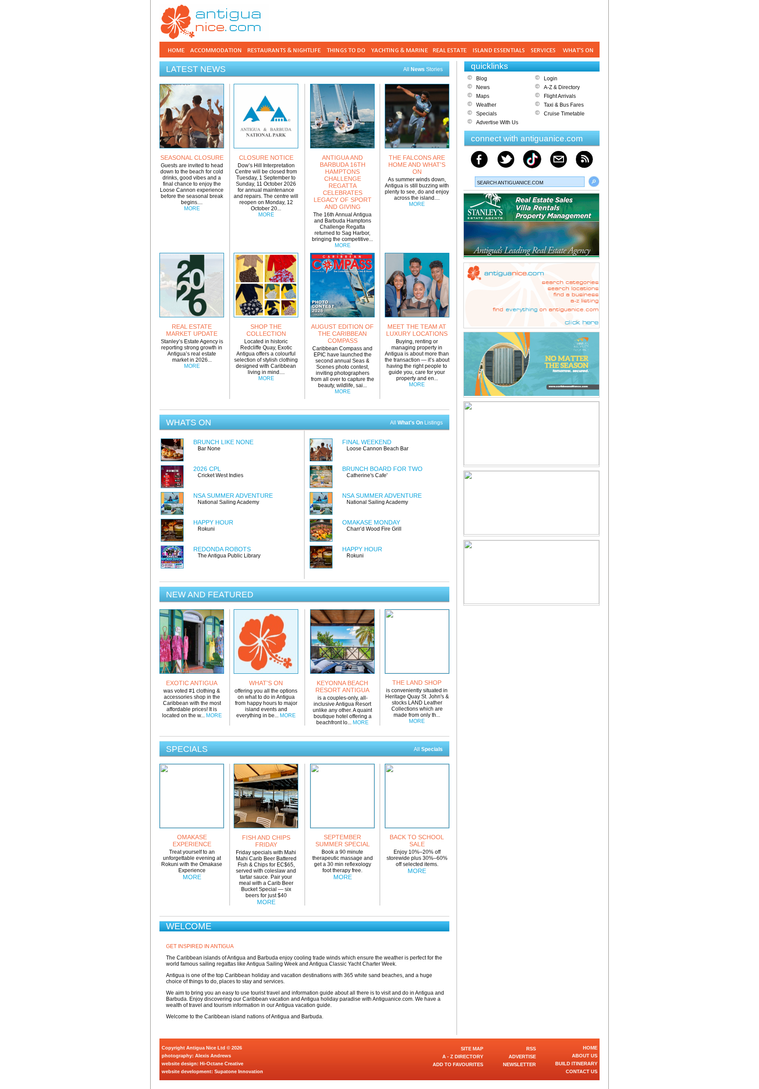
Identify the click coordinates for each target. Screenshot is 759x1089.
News (483, 87)
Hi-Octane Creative (221, 1063)
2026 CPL (207, 468)
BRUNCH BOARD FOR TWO (382, 468)
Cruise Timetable (564, 114)
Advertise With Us (497, 122)
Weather (486, 105)
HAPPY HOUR (213, 522)
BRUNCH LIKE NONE (223, 442)
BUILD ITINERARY (576, 1063)
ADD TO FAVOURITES (458, 1064)
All (428, 749)
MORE (192, 208)
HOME (590, 1047)
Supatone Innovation (238, 1071)
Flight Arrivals (560, 96)
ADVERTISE (522, 1056)
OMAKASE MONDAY (371, 522)
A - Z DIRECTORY (462, 1056)
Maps (482, 96)
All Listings (416, 423)
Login (550, 78)
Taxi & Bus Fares (564, 105)
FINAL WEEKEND (366, 442)
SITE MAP (472, 1048)
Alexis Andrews (213, 1055)
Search (594, 181)
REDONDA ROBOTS (222, 549)
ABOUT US (584, 1055)
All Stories (423, 69)
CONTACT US (581, 1071)
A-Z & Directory (562, 87)
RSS (531, 1048)
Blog (481, 78)
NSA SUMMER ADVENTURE (233, 495)
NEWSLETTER (519, 1064)
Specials (486, 114)
